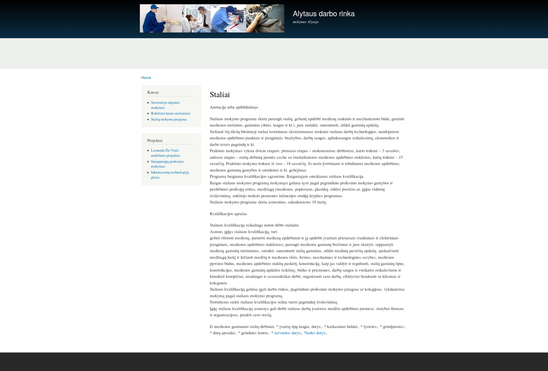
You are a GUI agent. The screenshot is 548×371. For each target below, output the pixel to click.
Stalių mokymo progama (169, 119)
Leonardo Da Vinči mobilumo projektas (165, 153)
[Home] (213, 19)
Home (146, 77)
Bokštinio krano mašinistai (170, 113)
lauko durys (315, 332)
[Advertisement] (274, 52)
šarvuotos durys (287, 332)
